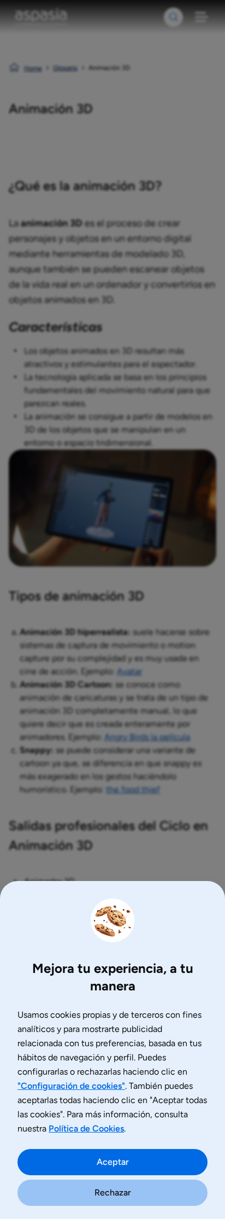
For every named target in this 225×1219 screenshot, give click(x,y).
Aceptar (113, 1162)
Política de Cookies (86, 1128)
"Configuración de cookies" (71, 1086)
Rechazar (112, 1192)
